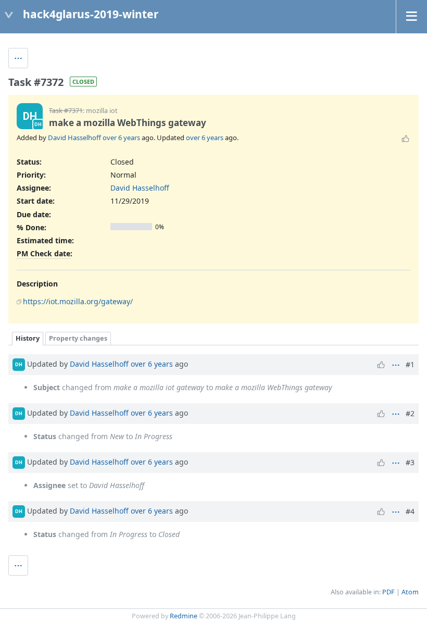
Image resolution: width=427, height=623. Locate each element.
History (28, 338)
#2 (410, 413)
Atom (410, 592)
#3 (410, 462)
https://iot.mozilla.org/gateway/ (78, 301)
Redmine (183, 616)
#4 (410, 511)
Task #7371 (66, 110)
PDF (388, 592)
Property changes (78, 338)
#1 (410, 364)
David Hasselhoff (74, 137)
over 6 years (121, 137)
